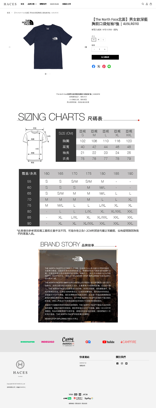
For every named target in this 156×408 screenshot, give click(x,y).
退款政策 (84, 403)
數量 (93, 45)
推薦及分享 (66, 4)
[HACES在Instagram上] (121, 364)
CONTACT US (83, 363)
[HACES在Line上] (126, 364)
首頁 (22, 4)
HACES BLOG (54, 4)
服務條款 (71, 403)
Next (85, 47)
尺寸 (93, 36)
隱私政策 (78, 403)
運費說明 (82, 366)
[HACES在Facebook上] (117, 364)
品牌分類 (31, 4)
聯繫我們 (43, 4)
